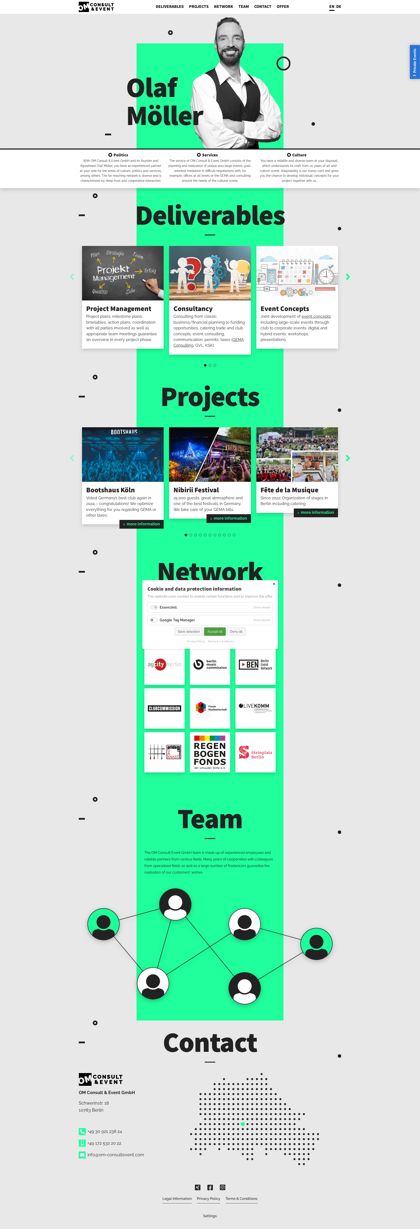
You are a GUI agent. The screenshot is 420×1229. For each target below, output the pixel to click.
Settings (210, 1216)
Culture (299, 155)
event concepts (316, 316)
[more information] (123, 454)
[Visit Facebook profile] (210, 1188)
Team (243, 6)
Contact (262, 6)
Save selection (189, 632)
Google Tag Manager (177, 620)
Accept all (214, 632)
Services (210, 155)
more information (143, 524)
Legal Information (177, 1199)
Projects (199, 6)
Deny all (236, 632)
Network (223, 6)
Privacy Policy (208, 1199)
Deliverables (170, 6)
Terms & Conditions (241, 1199)
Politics (121, 155)
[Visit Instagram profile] (222, 1188)
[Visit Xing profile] (197, 1188)
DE (338, 6)
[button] (205, 365)
